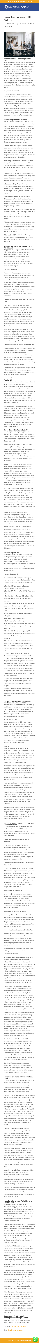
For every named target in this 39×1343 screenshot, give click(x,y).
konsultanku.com (25, 1340)
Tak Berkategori (29, 24)
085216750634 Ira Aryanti (19, 1326)
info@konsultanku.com (15, 1330)
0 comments (8, 26)
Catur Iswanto (10, 24)
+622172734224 (12, 1)
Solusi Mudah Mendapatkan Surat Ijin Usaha (16, 1317)
